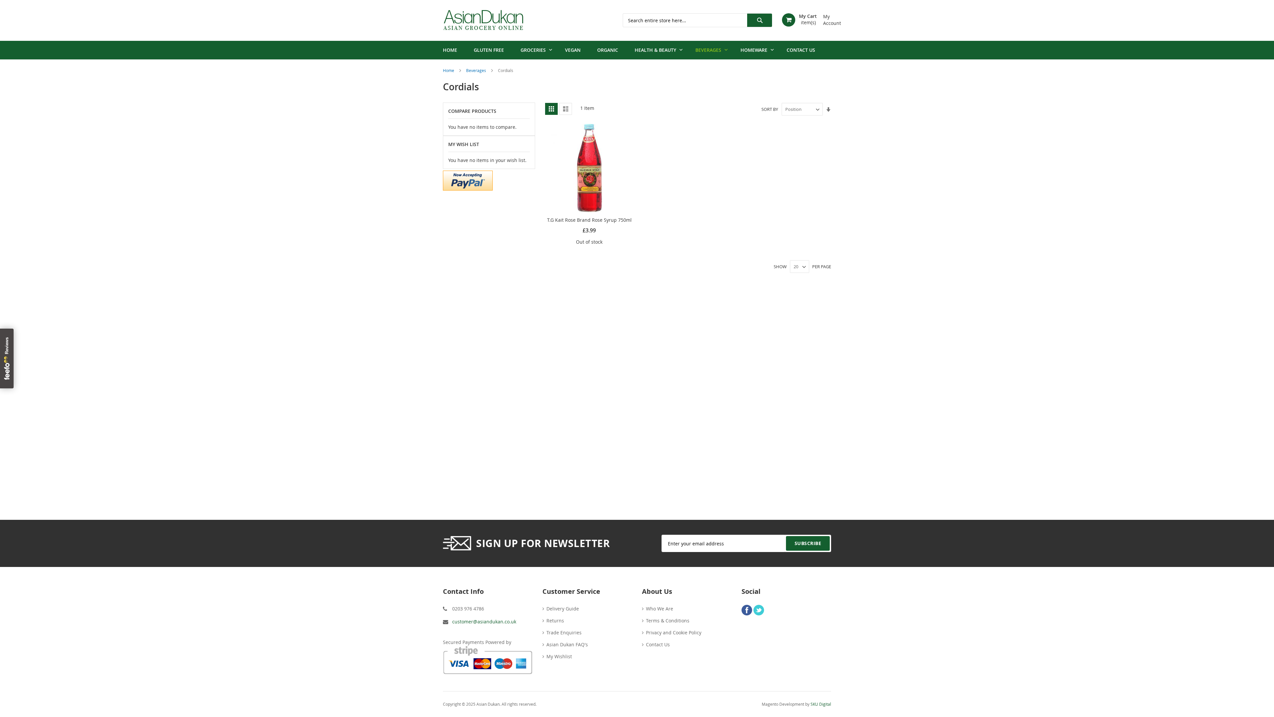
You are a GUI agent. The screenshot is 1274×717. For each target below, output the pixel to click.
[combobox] (697, 20)
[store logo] (483, 20)
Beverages (476, 70)
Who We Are (659, 608)
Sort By (769, 109)
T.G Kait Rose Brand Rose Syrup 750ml (589, 220)
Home (449, 70)
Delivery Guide (562, 608)
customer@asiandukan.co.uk (484, 621)
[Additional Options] (468, 180)
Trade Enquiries (564, 632)
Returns (555, 620)
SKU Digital (821, 704)
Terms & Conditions (667, 620)
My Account (827, 17)
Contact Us (658, 644)
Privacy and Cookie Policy (673, 632)
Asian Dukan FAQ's (567, 644)
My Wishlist (559, 656)
